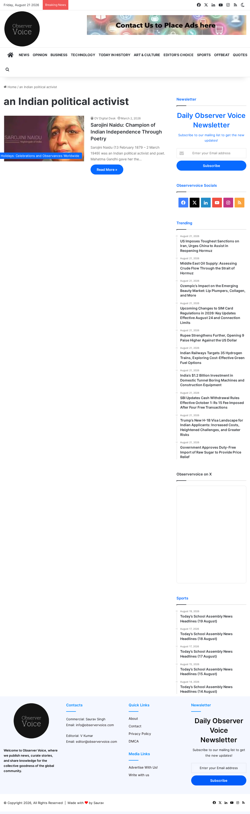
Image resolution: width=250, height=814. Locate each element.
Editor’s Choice (179, 55)
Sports (204, 55)
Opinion (40, 55)
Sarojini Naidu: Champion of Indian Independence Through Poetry (126, 132)
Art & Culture (147, 55)
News (24, 55)
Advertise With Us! (143, 767)
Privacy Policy (140, 734)
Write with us (139, 775)
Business (59, 55)
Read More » (107, 169)
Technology (83, 55)
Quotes (240, 55)
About (133, 719)
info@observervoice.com (95, 725)
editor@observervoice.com (96, 741)
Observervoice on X (194, 474)
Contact (135, 726)
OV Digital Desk (105, 118)
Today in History (114, 55)
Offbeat (221, 55)
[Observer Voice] (22, 28)
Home (12, 87)
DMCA (134, 741)
